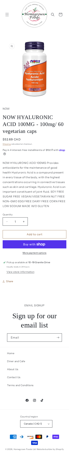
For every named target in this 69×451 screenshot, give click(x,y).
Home (10, 353)
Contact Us (14, 377)
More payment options (35, 252)
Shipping (7, 144)
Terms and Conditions (20, 385)
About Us (12, 369)
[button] (7, 14)
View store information (20, 271)
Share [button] (9, 281)
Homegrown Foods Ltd (25, 449)
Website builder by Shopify (50, 449)
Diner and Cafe (16, 361)
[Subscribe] (58, 337)
